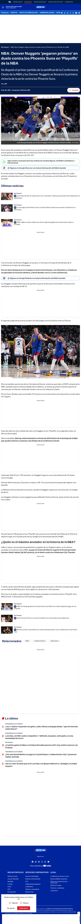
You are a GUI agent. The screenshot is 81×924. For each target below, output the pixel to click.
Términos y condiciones (57, 888)
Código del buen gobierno (32, 884)
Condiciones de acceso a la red (59, 876)
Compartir (75, 90)
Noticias (25, 903)
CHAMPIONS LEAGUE (47, 13)
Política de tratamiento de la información (58, 882)
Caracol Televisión (13, 879)
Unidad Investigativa (40, 1)
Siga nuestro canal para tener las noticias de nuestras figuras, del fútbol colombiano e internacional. (41, 162)
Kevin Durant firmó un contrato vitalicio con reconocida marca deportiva (43, 618)
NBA (27, 641)
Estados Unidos (40, 641)
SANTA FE (14, 13)
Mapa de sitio (29, 892)
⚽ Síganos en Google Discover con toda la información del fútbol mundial (36, 168)
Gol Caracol (28, 1)
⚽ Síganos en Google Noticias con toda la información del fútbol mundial (36, 278)
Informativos (69, 1)
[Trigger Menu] (3, 7)
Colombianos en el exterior (14, 724)
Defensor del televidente (32, 879)
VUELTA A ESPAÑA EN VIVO (28, 13)
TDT (26, 881)
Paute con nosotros (31, 894)
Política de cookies (55, 885)
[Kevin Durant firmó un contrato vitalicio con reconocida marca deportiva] (7, 618)
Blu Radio (10, 881)
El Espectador (12, 892)
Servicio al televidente (32, 876)
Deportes (15, 903)
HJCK (9, 886)
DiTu (9, 889)
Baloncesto (54, 641)
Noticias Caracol (13, 876)
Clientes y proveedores (32, 889)
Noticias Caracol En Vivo (55, 1)
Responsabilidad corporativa (58, 879)
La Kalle (10, 884)
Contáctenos (29, 886)
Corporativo (54, 890)
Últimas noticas (17, 1)
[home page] (9, 2)
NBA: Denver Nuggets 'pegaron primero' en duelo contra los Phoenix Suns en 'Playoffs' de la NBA (40, 47)
